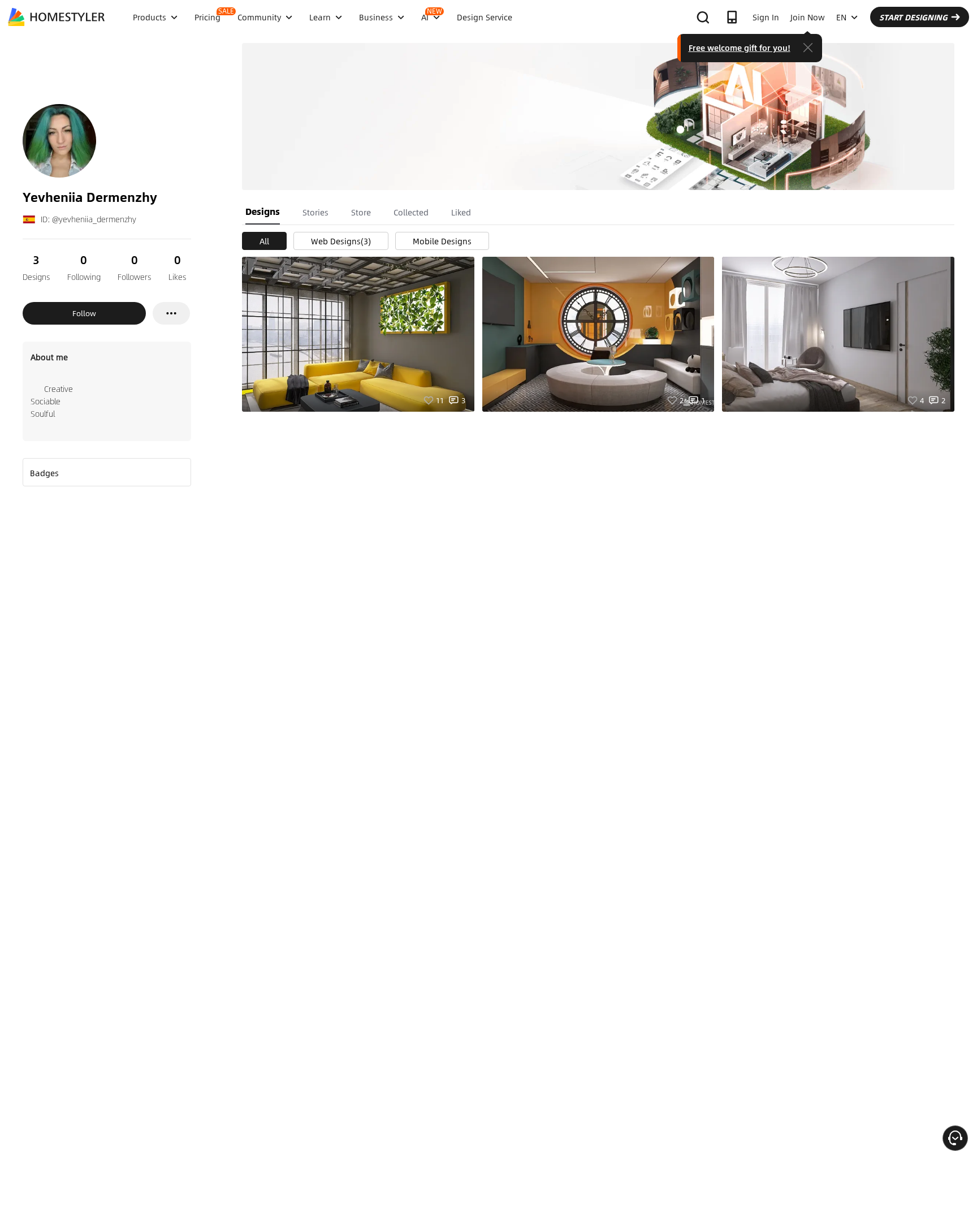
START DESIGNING (913, 17)
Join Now (807, 17)
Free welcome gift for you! (739, 47)
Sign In (766, 17)
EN (841, 17)
